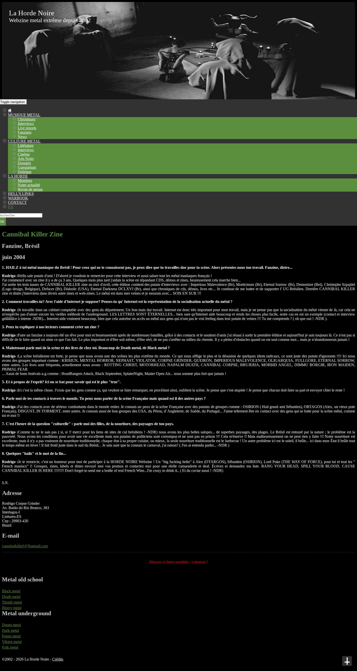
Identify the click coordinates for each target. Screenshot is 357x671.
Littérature (26, 145)
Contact (17, 202)
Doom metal (11, 625)
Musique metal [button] (24, 115)
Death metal (11, 597)
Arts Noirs (26, 159)
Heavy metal (11, 608)
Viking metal (12, 642)
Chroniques (26, 119)
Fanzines (24, 132)
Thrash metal (12, 602)
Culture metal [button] (24, 141)
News (22, 137)
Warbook (18, 198)
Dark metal (10, 630)
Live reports (27, 128)
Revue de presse (30, 189)
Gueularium (27, 167)
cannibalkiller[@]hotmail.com (25, 546)
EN (10, 207)
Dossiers (24, 163)
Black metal (11, 591)
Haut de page (347, 661)
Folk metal (10, 647)
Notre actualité (29, 185)
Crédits (57, 659)
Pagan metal (11, 636)
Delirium (24, 172)
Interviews (26, 123)
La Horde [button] (18, 176)
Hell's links (21, 194)
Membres (25, 180)
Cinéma (24, 154)
